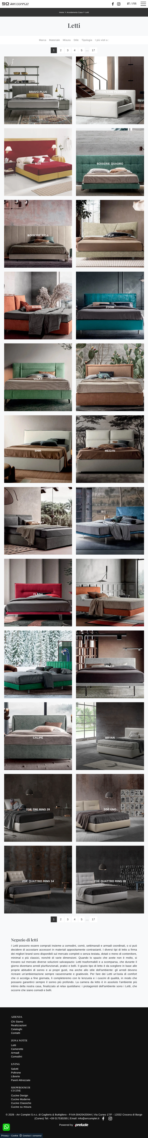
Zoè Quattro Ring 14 (38, 881)
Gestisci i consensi (32, 1135)
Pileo (110, 666)
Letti (87, 13)
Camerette (17, 1049)
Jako (38, 666)
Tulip (110, 235)
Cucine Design (19, 1095)
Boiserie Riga (38, 235)
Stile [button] (76, 40)
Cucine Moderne (20, 1099)
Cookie (14, 1135)
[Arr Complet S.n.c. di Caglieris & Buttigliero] (15, 4)
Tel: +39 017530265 (57, 1118)
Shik (38, 450)
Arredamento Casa (75, 13)
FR (134, 3)
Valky (38, 378)
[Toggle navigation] (143, 4)
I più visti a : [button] (102, 40)
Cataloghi (16, 1029)
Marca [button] (42, 40)
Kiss (110, 594)
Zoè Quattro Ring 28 (110, 881)
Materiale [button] (54, 40)
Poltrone (16, 1072)
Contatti (15, 1032)
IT (128, 3)
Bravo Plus (38, 92)
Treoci (110, 522)
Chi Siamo (17, 1021)
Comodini (16, 1056)
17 (93, 50)
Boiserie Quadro (110, 163)
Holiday (38, 522)
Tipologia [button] (87, 40)
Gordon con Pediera (110, 92)
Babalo (38, 307)
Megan (110, 450)
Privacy (5, 1135)
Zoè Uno (110, 809)
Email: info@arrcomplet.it (85, 1118)
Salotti (14, 1068)
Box (38, 163)
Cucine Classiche (21, 1103)
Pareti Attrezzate (20, 1080)
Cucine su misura (21, 1106)
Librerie (15, 1076)
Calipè (38, 737)
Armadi (15, 1052)
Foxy (110, 378)
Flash (38, 594)
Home (61, 13)
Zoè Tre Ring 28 (38, 809)
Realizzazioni (19, 1025)
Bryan (110, 737)
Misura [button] (67, 40)
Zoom (110, 307)
